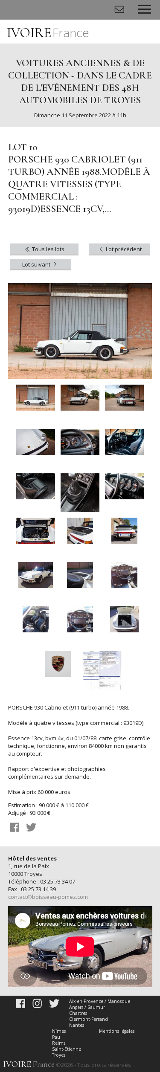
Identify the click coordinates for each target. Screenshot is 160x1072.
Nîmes (59, 1031)
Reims (58, 1043)
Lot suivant (37, 264)
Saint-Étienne (66, 1049)
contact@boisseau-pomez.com (48, 897)
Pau (56, 1037)
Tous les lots (47, 249)
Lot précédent (123, 249)
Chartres (78, 1013)
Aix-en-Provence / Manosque (99, 1001)
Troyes (58, 1055)
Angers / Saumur (87, 1007)
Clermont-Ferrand (88, 1019)
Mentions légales (116, 1031)
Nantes (76, 1025)
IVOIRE (48, 32)
